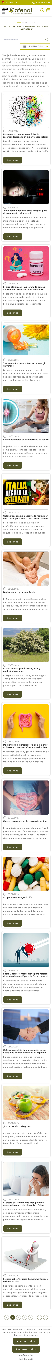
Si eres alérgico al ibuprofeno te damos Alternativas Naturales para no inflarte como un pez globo (24, 288)
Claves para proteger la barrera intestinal (25, 821)
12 (39, 1317)
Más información (26, 1359)
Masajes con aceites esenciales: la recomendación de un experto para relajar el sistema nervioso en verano (25, 135)
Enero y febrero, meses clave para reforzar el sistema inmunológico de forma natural (25, 975)
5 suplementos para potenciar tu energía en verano (24, 364)
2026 (11, 52)
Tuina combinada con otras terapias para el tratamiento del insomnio (25, 211)
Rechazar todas (26, 1349)
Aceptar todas (26, 1341)
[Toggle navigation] (47, 10)
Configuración (26, 1355)
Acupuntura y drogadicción (17, 897)
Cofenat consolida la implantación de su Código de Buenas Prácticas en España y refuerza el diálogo (25, 1051)
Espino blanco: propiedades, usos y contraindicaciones (21, 669)
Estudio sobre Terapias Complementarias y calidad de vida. (25, 1280)
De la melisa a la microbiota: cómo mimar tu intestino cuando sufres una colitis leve (25, 746)
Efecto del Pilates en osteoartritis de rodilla (26, 439)
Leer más (12, 160)
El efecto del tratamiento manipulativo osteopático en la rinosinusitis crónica (23, 1203)
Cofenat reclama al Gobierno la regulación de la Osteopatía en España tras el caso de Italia (25, 517)
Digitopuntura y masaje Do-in (19, 592)
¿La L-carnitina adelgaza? (17, 1126)
